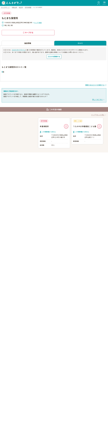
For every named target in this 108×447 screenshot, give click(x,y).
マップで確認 (38, 22)
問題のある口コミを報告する (94, 85)
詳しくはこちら (97, 99)
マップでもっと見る (97, 115)
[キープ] (66, 126)
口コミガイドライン (18, 50)
